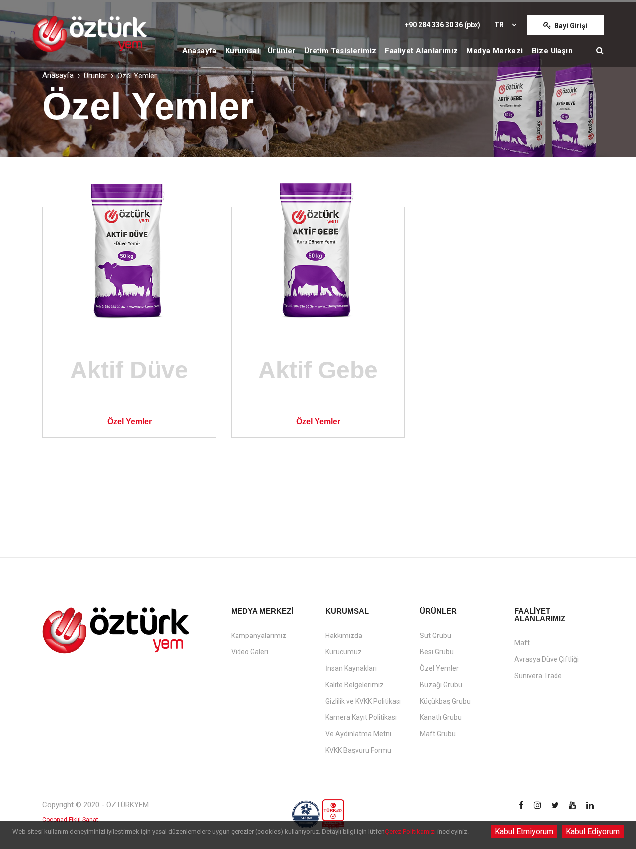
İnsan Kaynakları (351, 668)
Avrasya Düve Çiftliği (546, 659)
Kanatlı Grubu (441, 717)
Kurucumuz (343, 652)
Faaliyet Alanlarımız (421, 50)
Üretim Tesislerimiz (340, 50)
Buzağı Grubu (441, 685)
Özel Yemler (439, 668)
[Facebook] (521, 805)
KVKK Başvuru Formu (358, 750)
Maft (522, 643)
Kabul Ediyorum (593, 831)
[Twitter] (555, 805)
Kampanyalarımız (258, 635)
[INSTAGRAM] (537, 805)
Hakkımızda (343, 635)
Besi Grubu (437, 652)
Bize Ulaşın (552, 50)
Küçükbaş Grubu (445, 701)
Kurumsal (242, 50)
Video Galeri (249, 652)
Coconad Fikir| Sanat (70, 819)
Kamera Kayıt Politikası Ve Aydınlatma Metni (361, 725)
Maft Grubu (438, 734)
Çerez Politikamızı (410, 831)
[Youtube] (572, 805)
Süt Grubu (435, 635)
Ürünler (282, 50)
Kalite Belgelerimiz (354, 685)
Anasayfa (199, 50)
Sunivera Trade (538, 676)
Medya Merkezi (494, 50)
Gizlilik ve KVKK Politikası (363, 701)
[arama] (600, 51)
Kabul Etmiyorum (524, 831)
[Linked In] (590, 805)
